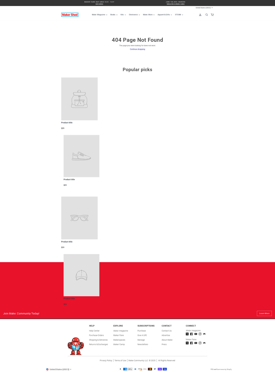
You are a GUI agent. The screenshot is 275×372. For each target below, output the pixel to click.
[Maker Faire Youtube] (195, 343)
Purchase (142, 330)
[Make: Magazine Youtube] (195, 334)
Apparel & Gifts (164, 14)
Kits (122, 14)
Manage (141, 340)
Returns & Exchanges (98, 344)
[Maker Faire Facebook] (191, 343)
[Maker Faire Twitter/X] (187, 343)
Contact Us (167, 330)
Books (113, 14)
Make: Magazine (99, 14)
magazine (120, 330)
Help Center (94, 330)
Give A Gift (142, 335)
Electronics (133, 14)
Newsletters (143, 344)
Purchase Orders (96, 335)
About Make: (167, 340)
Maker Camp (119, 344)
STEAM (178, 14)
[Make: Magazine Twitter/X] (187, 334)
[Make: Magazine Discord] (204, 334)
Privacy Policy (106, 360)
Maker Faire (118, 335)
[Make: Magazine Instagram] (200, 334)
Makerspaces (119, 340)
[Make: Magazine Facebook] (191, 334)
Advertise (166, 335)
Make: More (148, 14)
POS (212, 369)
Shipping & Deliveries (98, 340)
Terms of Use (120, 360)
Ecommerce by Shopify (224, 369)
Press (164, 344)
